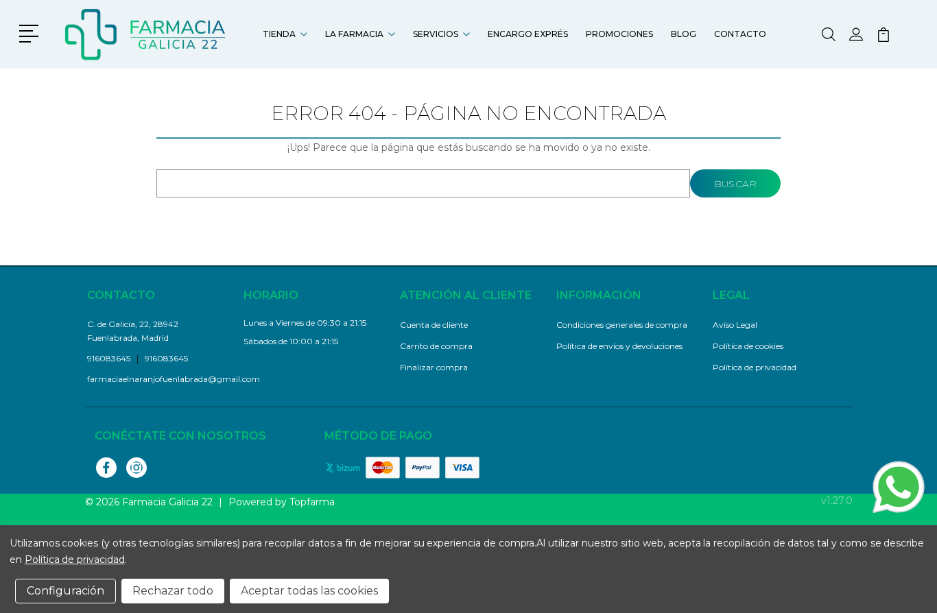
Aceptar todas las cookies (309, 590)
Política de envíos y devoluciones (619, 346)
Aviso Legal (735, 325)
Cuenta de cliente (434, 325)
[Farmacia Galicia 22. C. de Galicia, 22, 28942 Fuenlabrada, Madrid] (146, 34)
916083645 (166, 358)
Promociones (619, 34)
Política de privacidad (754, 367)
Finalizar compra (434, 367)
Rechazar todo (172, 590)
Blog (683, 34)
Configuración (65, 590)
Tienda (279, 34)
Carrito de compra (436, 346)
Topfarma (312, 502)
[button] (31, 32)
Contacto (740, 34)
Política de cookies (748, 346)
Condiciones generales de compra (621, 325)
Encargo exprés (528, 34)
